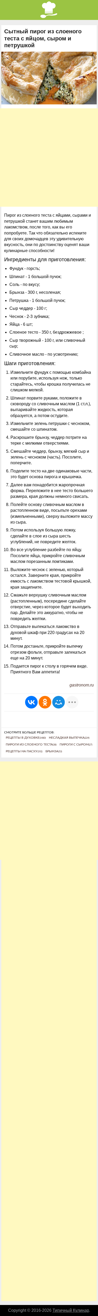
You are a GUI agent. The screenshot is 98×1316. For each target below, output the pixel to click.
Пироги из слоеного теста (31, 744)
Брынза (53, 751)
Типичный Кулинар (71, 1310)
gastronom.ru (82, 685)
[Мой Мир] (58, 702)
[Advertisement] (49, 157)
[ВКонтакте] (31, 702)
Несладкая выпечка (69, 737)
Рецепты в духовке (26, 737)
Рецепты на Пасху (24, 751)
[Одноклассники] (45, 702)
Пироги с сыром (76, 744)
